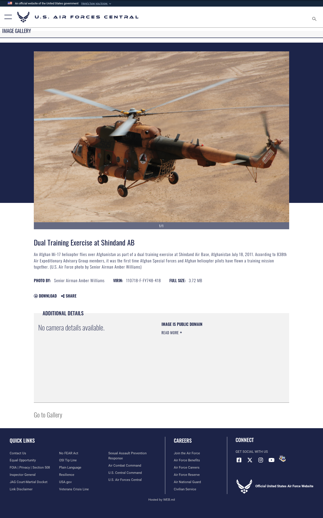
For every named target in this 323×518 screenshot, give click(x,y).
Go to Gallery (48, 414)
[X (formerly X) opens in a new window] (250, 460)
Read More (171, 332)
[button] (96, 3)
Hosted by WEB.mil (161, 499)
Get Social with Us (252, 452)
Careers (183, 440)
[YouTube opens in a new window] (271, 460)
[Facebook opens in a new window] (239, 460)
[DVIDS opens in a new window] (282, 458)
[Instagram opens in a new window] (260, 460)
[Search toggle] (315, 17)
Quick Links (22, 440)
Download (47, 296)
